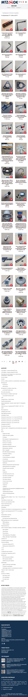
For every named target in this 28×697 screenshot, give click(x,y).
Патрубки (3, 507)
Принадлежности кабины (9, 466)
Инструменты (4, 409)
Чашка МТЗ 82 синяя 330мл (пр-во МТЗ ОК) (13, 606)
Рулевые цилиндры (7, 566)
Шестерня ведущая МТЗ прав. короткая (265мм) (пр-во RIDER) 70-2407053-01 (21, 353)
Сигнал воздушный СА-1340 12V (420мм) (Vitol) (7, 137)
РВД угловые (6, 524)
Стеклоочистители (7, 481)
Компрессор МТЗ (5, 424)
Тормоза (5, 484)
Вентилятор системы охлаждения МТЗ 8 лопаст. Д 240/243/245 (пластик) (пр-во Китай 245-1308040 (21, 158)
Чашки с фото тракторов (7, 570)
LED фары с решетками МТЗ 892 (9, 372)
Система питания (7, 477)
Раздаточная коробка (8, 468)
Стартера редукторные (7, 540)
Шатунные (5, 386)
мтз (9, 612)
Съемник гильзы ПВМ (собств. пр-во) (7, 289)
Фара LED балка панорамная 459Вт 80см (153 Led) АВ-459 (21, 269)
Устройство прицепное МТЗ (8, 553)
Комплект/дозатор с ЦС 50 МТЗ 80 (10, 420)
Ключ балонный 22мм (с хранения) (7, 55)
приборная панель (14, 612)
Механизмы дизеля (8, 448)
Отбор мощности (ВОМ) (9, 457)
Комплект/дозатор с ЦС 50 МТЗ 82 (10, 422)
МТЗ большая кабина (8, 557)
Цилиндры (4, 562)
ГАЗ (2, 397)
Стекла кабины (5, 542)
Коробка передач (7, 444)
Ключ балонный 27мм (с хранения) (21, 55)
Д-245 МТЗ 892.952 (8, 390)
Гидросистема (6, 433)
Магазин (13, 7)
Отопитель (5, 459)
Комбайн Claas (5, 415)
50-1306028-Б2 (10, 587)
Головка (5, 437)
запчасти (20, 610)
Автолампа (5, 529)
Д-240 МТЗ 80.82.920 (8, 395)
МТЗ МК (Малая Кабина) (9, 452)
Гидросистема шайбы (8, 435)
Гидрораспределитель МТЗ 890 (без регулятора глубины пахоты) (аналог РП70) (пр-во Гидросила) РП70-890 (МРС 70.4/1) (20, 226)
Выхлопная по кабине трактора (9, 393)
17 (9, 361)
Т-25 (2, 547)
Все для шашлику (5, 392)
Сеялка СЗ (4, 538)
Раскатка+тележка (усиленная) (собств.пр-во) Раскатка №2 (7, 116)
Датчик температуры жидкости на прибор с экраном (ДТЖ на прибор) (21, 181)
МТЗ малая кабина (7, 559)
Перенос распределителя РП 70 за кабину (11, 511)
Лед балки (5, 531)
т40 (7, 615)
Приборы (5, 462)
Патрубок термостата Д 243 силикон (16, 601)
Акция (2, 379)
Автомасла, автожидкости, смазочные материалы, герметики (11, 375)
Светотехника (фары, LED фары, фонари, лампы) (13, 527)
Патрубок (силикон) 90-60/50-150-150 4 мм (9, 591)
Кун (2, 429)
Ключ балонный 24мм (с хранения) (21, 33)
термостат (10, 615)
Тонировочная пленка (6, 551)
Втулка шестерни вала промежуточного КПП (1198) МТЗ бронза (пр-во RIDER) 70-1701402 (20, 311)
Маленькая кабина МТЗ (9, 546)
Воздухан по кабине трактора (8, 388)
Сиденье (5, 472)
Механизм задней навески (9, 446)
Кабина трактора (7, 441)
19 (16, 361)
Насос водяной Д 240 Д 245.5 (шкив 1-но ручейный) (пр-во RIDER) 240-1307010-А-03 (20, 248)
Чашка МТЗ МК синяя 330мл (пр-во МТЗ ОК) (18, 608)
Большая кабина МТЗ (8, 544)
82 (13, 587)
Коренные (5, 384)
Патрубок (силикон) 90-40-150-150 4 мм (14, 589)
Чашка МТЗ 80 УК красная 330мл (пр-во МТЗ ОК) (12, 604)
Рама (4, 470)
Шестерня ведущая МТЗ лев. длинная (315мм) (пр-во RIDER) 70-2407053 (7, 352)
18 (13, 361)
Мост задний (6, 450)
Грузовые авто (6, 575)
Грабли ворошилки (6, 401)
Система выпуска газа (8, 473)
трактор (16, 615)
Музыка (3, 495)
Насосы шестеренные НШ (7, 502)
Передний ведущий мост (9, 461)
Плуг (2, 512)
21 (22, 361)
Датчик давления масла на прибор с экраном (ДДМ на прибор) (7, 204)
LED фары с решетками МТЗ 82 (9, 370)
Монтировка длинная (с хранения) (21, 75)
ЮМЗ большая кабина (8, 560)
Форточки (3, 555)
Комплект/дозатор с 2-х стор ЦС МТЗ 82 (11, 419)
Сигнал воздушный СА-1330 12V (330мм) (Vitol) (20, 137)
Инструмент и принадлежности (10, 439)
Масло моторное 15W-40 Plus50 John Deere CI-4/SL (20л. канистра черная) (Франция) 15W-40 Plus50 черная (7, 182)
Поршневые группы (6, 514)
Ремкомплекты (5, 525)
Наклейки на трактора (6, 500)
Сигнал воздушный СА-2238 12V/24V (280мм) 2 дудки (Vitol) (20, 116)
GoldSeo (20, 693)
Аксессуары (4, 377)
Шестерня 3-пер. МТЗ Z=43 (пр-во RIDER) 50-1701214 (21, 289)
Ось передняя (6, 455)
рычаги (13, 613)
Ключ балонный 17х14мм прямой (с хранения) (7, 75)
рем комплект (20, 612)
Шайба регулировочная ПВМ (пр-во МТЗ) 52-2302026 (10, 609)
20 (19, 361)
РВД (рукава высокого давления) (9, 520)
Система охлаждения (8, 475)
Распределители (5, 516)
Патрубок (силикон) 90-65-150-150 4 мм (15, 593)
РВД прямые (6, 522)
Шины (2, 571)
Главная (8, 7)
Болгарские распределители (10, 518)
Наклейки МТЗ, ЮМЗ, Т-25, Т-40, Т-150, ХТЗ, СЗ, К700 (13, 497)
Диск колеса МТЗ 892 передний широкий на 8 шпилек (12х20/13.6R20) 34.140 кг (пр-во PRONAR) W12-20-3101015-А (7, 226)
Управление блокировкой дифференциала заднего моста (13, 489)
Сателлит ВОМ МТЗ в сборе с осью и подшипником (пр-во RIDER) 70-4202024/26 (7, 311)
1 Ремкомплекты (4, 587)
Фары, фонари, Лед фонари (9, 536)
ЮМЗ (2, 581)
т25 (4, 615)
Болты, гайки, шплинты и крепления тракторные (13, 381)
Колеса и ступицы (7, 442)
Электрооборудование (8, 493)
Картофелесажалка (6, 413)
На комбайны (6, 577)
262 (13, 363)
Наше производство (6, 503)
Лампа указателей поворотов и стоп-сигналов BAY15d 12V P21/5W (7, 248)
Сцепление (5, 483)
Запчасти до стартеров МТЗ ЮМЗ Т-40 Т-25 (12, 406)
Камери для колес (5, 411)
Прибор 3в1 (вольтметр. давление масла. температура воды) (21, 204)
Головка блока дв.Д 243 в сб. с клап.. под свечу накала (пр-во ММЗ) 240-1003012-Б (7, 34)
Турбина (5, 486)
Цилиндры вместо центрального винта (12, 568)
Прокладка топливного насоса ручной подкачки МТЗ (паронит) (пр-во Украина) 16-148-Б (21, 95)
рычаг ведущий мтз (8, 613)
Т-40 (2, 549)
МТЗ (2, 431)
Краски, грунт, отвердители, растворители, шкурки (14, 428)
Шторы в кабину (5, 573)
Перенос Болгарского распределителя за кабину (13, 509)
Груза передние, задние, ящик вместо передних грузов (13, 403)
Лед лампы (5, 533)
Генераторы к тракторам (7, 399)
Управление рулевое (8, 491)
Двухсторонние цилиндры (9, 564)
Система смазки (7, 479)
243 (15, 587)
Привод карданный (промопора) (11, 464)
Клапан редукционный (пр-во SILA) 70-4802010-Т (7, 269)
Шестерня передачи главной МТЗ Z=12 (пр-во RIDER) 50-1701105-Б (20, 332)
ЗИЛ (2, 408)
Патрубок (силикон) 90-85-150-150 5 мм (9, 596)
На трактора (6, 579)
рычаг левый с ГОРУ (19, 613)
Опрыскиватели (5, 505)
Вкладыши (4, 382)
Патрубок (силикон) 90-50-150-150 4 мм (19, 590)
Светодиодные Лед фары (9, 535)
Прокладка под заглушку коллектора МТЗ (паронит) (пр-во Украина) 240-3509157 (7, 95)
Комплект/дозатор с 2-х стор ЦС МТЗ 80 (11, 417)
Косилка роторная (6, 426)
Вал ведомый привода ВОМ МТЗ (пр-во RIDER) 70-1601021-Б (7, 332)
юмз (22, 615)
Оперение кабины (7, 453)
